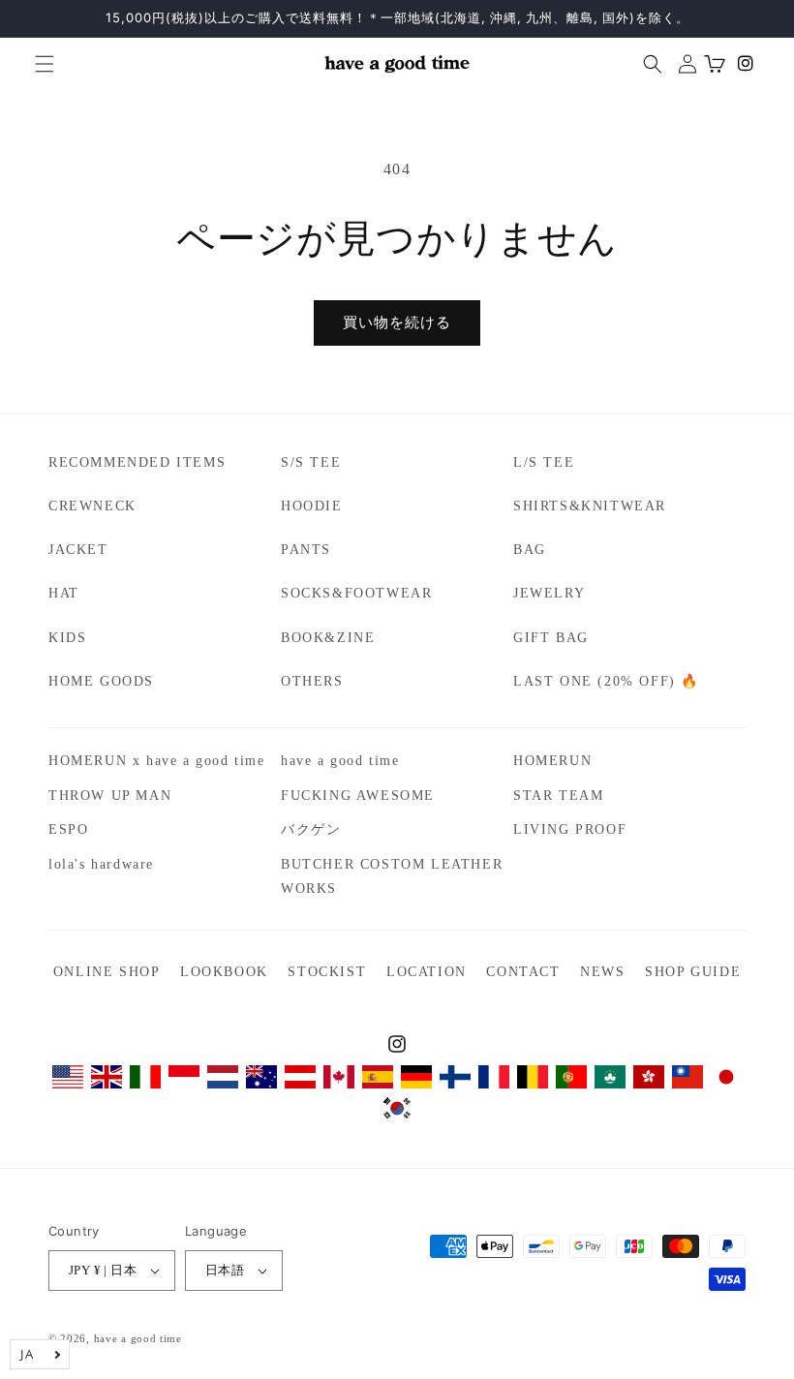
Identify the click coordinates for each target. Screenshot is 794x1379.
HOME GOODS (101, 681)
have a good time (340, 760)
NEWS (602, 972)
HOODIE (312, 506)
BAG (529, 549)
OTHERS (312, 681)
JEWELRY (549, 593)
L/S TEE (543, 462)
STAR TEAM (558, 795)
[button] (36, 64)
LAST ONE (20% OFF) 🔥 (606, 681)
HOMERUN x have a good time (156, 760)
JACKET (78, 549)
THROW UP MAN (109, 795)
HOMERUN (552, 760)
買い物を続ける (397, 322)
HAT (63, 593)
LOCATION (426, 972)
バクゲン (311, 829)
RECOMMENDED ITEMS (137, 462)
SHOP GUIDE (693, 972)
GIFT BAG (551, 637)
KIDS (67, 637)
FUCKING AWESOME (358, 795)
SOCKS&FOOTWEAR (356, 593)
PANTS (306, 549)
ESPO (68, 829)
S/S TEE (311, 462)
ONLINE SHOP (107, 972)
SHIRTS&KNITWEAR (589, 506)
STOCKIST (327, 972)
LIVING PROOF (569, 829)
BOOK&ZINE (328, 637)
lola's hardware (101, 864)
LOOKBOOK (224, 972)
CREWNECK (92, 506)
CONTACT (523, 972)
